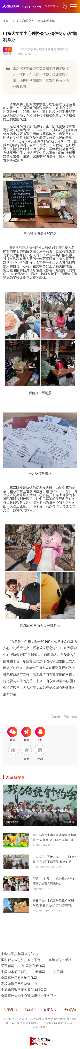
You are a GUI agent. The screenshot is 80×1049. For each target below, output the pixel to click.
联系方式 (50, 1010)
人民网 (58, 971)
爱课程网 (7, 965)
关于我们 (10, 1010)
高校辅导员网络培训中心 (19, 983)
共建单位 (30, 1010)
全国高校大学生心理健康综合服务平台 (29, 995)
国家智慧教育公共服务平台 (20, 959)
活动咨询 (70, 1010)
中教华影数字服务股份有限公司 (24, 989)
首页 (6, 21)
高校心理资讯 (46, 21)
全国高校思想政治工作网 (19, 977)
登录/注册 (50, 6)
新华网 (40, 971)
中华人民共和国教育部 (17, 953)
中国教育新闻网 (33, 965)
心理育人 (28, 21)
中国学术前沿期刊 (14, 971)
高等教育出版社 (59, 959)
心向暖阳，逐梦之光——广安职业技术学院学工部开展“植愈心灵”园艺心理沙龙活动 (54, 861)
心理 (15, 21)
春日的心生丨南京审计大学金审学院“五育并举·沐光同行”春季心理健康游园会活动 (55, 839)
